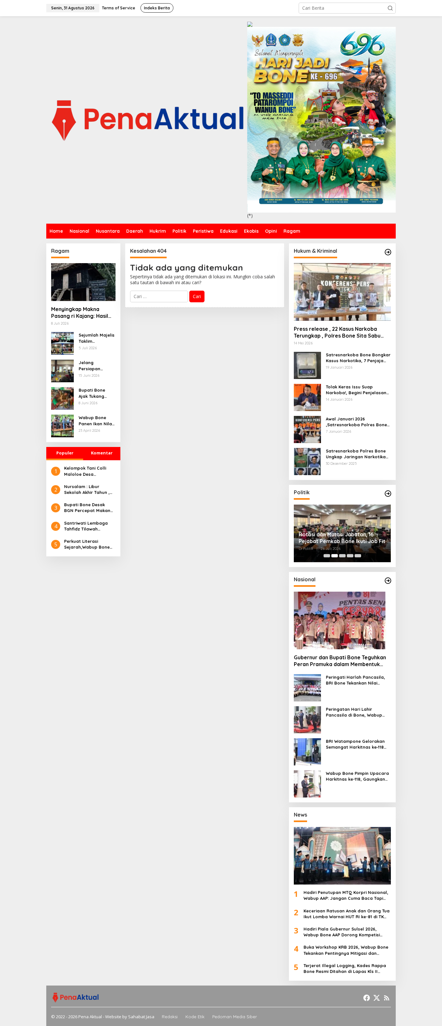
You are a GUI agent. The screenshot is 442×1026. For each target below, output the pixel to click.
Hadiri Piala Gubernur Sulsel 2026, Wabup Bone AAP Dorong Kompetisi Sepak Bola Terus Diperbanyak (342, 932)
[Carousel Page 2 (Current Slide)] (334, 555)
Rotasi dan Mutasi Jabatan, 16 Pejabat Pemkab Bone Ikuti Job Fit (342, 537)
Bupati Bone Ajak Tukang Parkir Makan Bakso (93, 393)
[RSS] (386, 998)
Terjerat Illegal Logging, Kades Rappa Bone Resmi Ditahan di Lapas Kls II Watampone (345, 968)
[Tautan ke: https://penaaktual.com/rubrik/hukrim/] (388, 252)
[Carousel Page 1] (327, 555)
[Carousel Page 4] (350, 555)
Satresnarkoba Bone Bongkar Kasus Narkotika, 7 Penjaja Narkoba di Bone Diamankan (358, 357)
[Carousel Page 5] (358, 555)
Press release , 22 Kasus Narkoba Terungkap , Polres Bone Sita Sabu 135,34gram (337, 332)
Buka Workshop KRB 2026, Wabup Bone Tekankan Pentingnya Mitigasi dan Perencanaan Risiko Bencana (346, 950)
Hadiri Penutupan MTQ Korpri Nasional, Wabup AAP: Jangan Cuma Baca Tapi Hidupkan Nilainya (346, 895)
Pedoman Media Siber (234, 1016)
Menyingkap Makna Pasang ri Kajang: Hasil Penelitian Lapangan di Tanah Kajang (79, 313)
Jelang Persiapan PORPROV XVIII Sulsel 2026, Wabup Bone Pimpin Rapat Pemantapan (94, 365)
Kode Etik (194, 1016)
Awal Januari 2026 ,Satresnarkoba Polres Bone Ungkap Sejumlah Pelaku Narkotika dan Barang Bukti (357, 422)
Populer (64, 453)
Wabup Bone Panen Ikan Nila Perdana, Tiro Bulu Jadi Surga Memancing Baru (97, 420)
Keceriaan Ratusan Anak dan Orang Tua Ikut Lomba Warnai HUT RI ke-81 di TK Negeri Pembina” (347, 914)
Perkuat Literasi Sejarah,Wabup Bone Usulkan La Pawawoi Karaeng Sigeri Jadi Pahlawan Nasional (87, 544)
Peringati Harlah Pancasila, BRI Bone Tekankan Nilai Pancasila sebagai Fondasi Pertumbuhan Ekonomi (355, 680)
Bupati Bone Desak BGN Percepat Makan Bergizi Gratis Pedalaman (87, 507)
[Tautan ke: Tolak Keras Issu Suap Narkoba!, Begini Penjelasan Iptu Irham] (307, 397)
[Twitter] (376, 998)
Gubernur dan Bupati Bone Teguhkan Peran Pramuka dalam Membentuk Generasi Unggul (340, 661)
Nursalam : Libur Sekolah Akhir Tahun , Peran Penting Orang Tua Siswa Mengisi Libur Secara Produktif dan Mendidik (89, 489)
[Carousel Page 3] (342, 555)
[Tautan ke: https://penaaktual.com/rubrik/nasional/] (388, 581)
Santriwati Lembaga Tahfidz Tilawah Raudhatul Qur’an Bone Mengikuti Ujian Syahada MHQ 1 (89, 526)
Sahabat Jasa (141, 1017)
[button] (390, 8)
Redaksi (170, 1016)
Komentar (102, 453)
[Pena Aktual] (146, 119)
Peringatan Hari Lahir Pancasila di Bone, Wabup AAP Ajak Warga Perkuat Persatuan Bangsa (354, 712)
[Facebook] (366, 998)
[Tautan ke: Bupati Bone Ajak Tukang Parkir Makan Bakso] (62, 398)
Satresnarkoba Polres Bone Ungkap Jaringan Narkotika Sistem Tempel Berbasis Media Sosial (358, 454)
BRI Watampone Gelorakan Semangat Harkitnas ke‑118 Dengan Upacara (355, 744)
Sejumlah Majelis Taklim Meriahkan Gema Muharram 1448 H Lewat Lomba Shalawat (97, 338)
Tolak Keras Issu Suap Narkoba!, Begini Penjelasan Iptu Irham (356, 390)
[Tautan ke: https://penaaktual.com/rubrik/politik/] (388, 493)
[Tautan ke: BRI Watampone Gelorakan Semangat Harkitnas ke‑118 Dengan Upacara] (307, 751)
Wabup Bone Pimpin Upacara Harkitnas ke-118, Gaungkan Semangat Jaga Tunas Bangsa (357, 776)
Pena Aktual (90, 1017)
